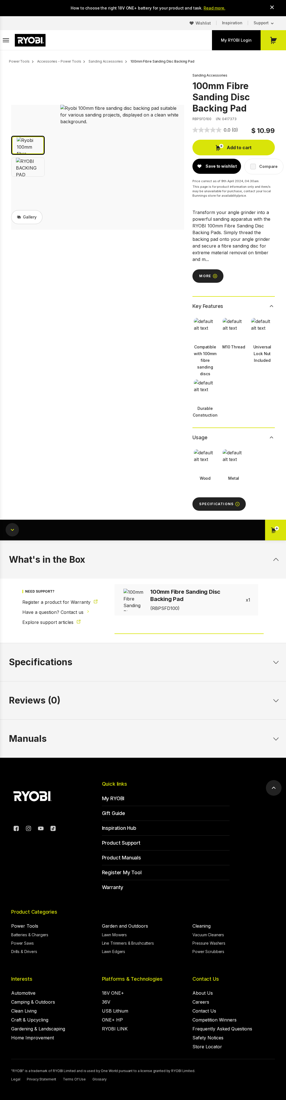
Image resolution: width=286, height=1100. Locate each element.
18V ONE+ (113, 993)
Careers (200, 1002)
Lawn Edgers (113, 951)
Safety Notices (207, 1037)
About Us (202, 993)
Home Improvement (32, 1037)
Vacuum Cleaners (208, 934)
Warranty (112, 887)
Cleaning (201, 926)
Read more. (214, 8)
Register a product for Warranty (57, 602)
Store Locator (207, 1046)
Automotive (23, 993)
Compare (268, 166)
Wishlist (203, 23)
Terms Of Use (74, 1079)
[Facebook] (16, 829)
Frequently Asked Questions (222, 1029)
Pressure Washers (208, 943)
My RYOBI (113, 798)
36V (106, 1002)
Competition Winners (214, 1020)
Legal (15, 1079)
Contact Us (205, 979)
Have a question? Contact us (53, 612)
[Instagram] (28, 829)
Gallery (30, 217)
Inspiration (232, 22)
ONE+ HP (112, 1020)
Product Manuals (121, 858)
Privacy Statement (41, 1079)
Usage (199, 437)
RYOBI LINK (115, 1029)
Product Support (121, 843)
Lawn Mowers (114, 934)
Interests (21, 979)
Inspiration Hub (119, 828)
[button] (28, 145)
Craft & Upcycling (29, 1020)
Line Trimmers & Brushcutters (128, 943)
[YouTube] (41, 829)
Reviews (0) (34, 700)
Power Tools (24, 926)
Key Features (207, 306)
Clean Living (24, 1011)
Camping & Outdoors (33, 1002)
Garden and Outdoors (125, 926)
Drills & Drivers (24, 951)
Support (261, 22)
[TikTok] (53, 829)
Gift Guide (113, 813)
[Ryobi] (30, 40)
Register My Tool (122, 872)
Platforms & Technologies (132, 979)
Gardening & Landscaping (38, 1029)
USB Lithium (115, 1011)
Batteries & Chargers (29, 934)
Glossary (99, 1079)
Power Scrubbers (208, 951)
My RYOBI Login (236, 40)
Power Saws (22, 943)
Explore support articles (48, 622)
